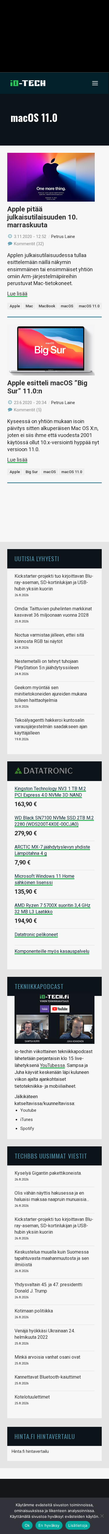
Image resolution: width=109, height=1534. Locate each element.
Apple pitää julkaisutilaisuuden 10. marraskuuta (42, 217)
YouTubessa (52, 1065)
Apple (15, 306)
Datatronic (45, 770)
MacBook (47, 306)
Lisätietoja (77, 1525)
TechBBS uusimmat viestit (51, 1155)
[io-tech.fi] (27, 83)
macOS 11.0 (89, 306)
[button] (95, 83)
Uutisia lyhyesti (37, 558)
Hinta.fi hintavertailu (30, 1451)
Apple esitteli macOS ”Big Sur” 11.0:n (47, 387)
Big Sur (32, 472)
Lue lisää (17, 294)
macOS (67, 306)
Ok (27, 1525)
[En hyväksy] (102, 1516)
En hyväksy (49, 1525)
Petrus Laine (63, 236)
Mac (29, 306)
